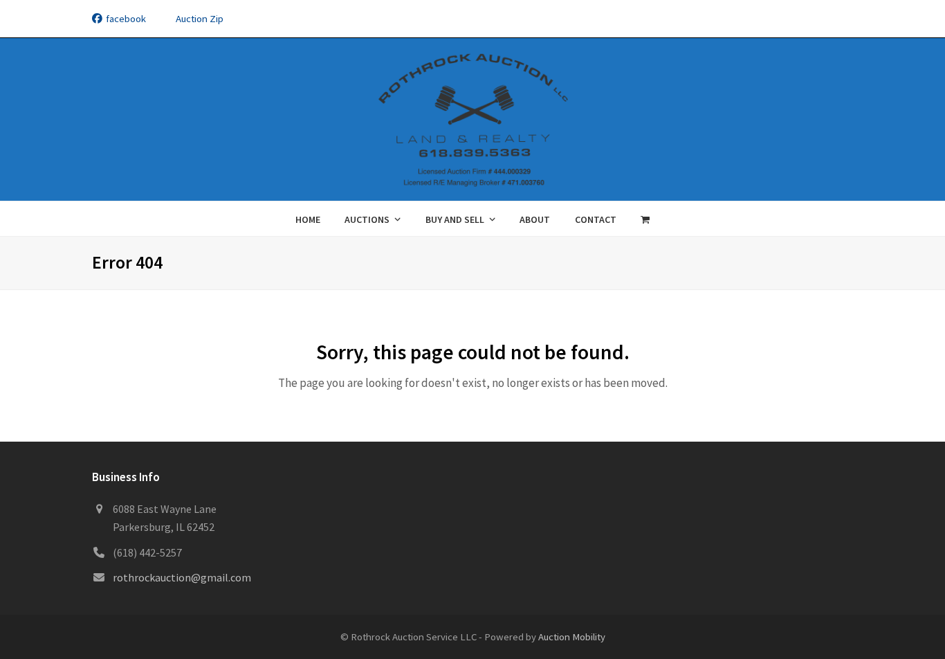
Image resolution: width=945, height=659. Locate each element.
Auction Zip (199, 18)
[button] (645, 218)
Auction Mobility (571, 636)
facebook (126, 18)
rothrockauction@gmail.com (182, 577)
